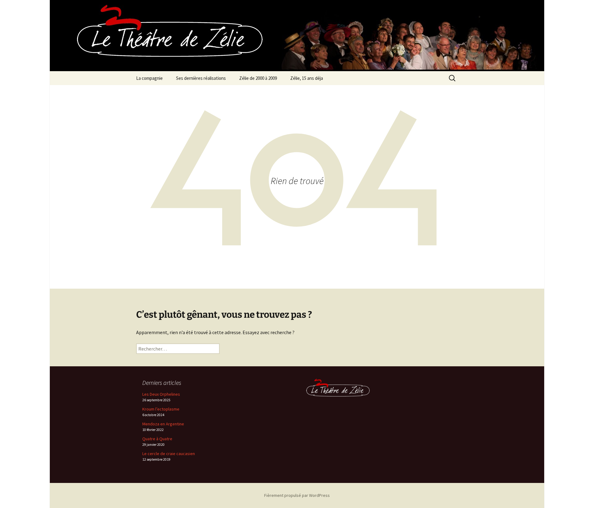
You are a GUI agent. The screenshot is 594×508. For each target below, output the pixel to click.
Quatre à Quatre (157, 438)
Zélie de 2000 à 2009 (258, 78)
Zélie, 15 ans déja (306, 78)
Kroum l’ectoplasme (160, 409)
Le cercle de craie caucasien (168, 453)
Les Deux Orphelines (161, 394)
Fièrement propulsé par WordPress (297, 495)
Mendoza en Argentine (163, 424)
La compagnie (149, 78)
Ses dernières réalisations (201, 78)
